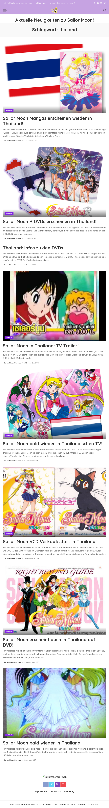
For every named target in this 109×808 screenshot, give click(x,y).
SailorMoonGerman (12, 141)
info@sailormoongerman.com (19, 3)
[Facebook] (94, 3)
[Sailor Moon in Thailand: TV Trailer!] (54, 306)
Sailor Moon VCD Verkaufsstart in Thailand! (50, 541)
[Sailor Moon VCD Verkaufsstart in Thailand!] (54, 502)
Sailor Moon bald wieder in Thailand (41, 743)
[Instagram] (101, 3)
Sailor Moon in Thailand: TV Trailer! (41, 345)
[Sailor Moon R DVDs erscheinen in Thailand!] (54, 182)
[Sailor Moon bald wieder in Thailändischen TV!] (54, 404)
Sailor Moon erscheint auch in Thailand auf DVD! (49, 642)
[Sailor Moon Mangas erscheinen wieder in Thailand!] (54, 78)
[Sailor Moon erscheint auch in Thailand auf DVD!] (54, 600)
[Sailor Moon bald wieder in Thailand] (54, 703)
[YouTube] (104, 3)
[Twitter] (98, 3)
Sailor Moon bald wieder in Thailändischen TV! (52, 443)
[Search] (104, 10)
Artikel (9, 110)
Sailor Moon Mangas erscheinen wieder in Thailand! (47, 120)
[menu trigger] (5, 10)
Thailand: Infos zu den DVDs (33, 248)
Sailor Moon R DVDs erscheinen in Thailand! (49, 221)
